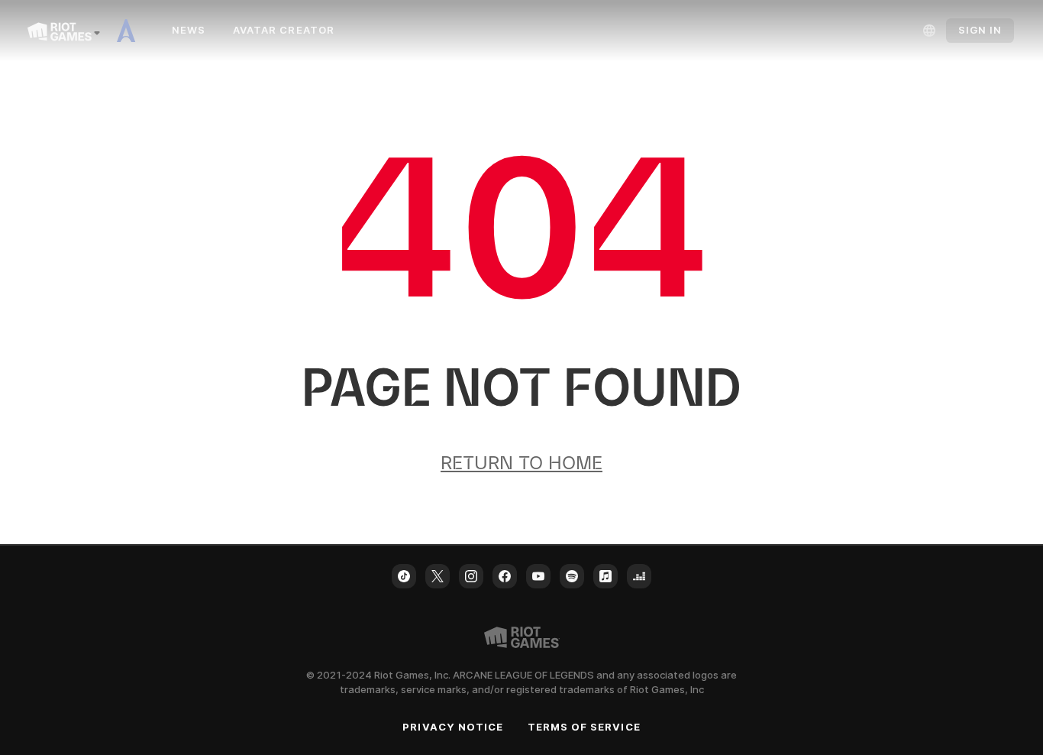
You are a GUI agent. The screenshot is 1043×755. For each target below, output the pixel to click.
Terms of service (584, 727)
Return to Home (521, 463)
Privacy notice (452, 727)
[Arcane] (131, 30)
